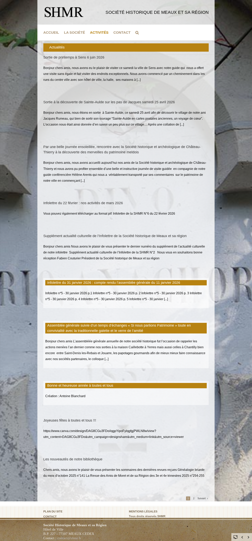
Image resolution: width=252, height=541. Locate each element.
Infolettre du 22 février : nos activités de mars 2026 (83, 203)
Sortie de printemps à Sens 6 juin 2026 (73, 57)
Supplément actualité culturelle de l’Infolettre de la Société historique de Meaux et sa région (115, 236)
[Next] (248, 537)
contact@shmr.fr (69, 538)
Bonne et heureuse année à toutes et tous (80, 385)
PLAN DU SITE (52, 511)
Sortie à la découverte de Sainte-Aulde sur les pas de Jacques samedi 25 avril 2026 (109, 102)
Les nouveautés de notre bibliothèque (72, 459)
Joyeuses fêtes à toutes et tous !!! (69, 420)
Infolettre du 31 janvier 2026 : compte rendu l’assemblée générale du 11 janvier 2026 (113, 283)
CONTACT (50, 516)
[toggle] (235, 537)
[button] (137, 32)
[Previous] (242, 537)
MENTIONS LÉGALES (143, 511)
